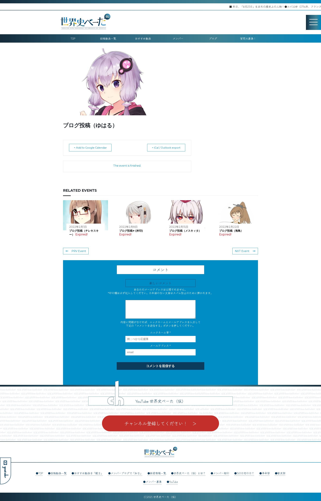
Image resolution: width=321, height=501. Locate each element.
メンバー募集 (154, 482)
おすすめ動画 (143, 38)
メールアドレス (160, 346)
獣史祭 (281, 473)
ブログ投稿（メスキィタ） (185, 230)
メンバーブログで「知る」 (126, 473)
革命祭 (266, 473)
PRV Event (79, 251)
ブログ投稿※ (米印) (131, 230)
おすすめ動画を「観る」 (88, 473)
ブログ (213, 38)
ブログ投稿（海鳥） (231, 230)
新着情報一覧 (158, 473)
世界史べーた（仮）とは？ (190, 473)
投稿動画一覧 (108, 38)
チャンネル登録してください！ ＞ (160, 423)
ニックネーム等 (160, 332)
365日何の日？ (245, 473)
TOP (73, 38)
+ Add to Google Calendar (90, 147)
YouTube (173, 482)
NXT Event (242, 251)
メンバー (178, 38)
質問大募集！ (248, 38)
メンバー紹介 (221, 473)
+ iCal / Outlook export (166, 147)
